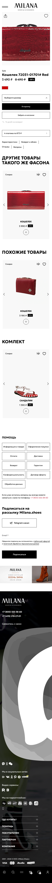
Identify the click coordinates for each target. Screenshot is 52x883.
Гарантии (38, 465)
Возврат (13, 465)
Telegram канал (21, 523)
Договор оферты (38, 475)
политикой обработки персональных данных (21, 544)
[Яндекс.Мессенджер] (6, 763)
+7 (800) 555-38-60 (39, 498)
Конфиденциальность (13, 475)
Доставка (38, 456)
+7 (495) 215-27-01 (11, 616)
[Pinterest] (15, 776)
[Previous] (5, 38)
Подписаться (19, 554)
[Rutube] (3, 790)
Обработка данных (14, 484)
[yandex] (3, 777)
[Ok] (12, 776)
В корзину (26, 106)
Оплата (13, 456)
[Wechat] (10, 763)
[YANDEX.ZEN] (19, 777)
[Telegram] (7, 790)
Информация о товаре (13, 447)
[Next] (46, 38)
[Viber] (3, 763)
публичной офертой (42, 541)
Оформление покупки (38, 447)
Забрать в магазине (26, 115)
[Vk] (7, 777)
